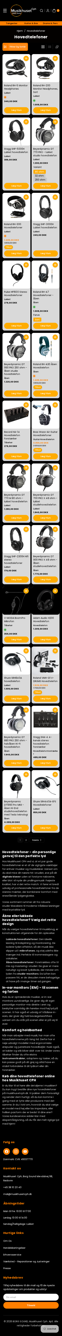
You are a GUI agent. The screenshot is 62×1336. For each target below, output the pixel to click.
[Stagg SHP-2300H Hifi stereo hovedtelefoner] (16, 539)
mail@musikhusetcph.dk (17, 1194)
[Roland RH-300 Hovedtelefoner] (16, 207)
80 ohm (39, 171)
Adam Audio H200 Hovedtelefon (43, 619)
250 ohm (40, 179)
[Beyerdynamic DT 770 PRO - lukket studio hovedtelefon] (46, 131)
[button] (4, 10)
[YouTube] (25, 1151)
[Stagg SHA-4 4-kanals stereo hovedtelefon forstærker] (46, 720)
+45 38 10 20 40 (12, 1187)
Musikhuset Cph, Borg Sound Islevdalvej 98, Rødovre (28, 1178)
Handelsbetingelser (14, 1248)
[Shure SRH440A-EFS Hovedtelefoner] (46, 784)
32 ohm (39, 175)
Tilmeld (31, 1305)
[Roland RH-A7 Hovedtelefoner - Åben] (46, 275)
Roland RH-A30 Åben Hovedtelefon (45, 366)
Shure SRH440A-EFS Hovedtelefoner (44, 803)
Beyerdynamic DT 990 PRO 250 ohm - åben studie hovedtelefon (15, 369)
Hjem (20, 31)
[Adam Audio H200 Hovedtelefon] (46, 601)
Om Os (7, 1241)
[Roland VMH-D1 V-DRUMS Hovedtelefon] (46, 661)
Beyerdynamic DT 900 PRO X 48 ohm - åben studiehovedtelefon (45, 561)
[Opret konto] (47, 10)
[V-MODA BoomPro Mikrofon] (16, 601)
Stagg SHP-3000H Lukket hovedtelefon (45, 226)
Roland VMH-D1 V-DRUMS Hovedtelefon (45, 679)
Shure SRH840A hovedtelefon (13, 679)
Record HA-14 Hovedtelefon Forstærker (12, 435)
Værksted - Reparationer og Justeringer (26, 1261)
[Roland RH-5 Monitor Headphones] (16, 68)
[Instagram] (16, 1151)
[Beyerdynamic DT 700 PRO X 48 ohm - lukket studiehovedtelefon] (46, 477)
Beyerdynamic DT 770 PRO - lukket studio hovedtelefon (45, 152)
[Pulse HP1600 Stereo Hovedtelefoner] (16, 275)
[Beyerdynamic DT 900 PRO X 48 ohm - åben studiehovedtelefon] (46, 539)
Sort (37, 319)
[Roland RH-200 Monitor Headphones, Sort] (46, 68)
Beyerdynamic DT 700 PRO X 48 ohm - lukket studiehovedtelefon (45, 499)
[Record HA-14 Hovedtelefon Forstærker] (16, 415)
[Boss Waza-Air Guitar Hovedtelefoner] (46, 415)
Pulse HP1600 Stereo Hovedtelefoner (15, 293)
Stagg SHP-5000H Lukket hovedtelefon (16, 150)
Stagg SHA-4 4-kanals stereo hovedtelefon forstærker (42, 742)
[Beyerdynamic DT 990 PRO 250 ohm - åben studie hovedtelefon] (16, 347)
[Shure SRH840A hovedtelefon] (16, 661)
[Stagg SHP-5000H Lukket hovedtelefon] (16, 131)
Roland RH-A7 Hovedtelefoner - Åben (43, 295)
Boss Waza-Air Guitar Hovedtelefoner (45, 433)
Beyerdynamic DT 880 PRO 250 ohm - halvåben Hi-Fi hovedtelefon (15, 742)
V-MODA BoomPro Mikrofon (14, 619)
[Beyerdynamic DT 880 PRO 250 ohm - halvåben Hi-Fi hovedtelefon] (16, 720)
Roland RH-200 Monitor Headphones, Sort (45, 89)
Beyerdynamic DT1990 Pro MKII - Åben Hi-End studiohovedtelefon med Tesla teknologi (16, 808)
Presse (7, 1268)
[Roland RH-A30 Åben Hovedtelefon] (46, 347)
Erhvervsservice (12, 1254)
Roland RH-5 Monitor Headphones (16, 87)
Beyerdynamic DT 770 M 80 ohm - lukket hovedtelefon (15, 498)
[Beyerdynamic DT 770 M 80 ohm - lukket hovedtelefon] (16, 477)
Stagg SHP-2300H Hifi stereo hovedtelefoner (16, 560)
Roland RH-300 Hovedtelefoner (13, 226)
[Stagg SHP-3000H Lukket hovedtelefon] (46, 207)
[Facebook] (6, 1151)
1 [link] (20, 840)
